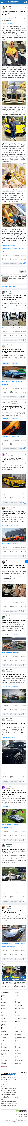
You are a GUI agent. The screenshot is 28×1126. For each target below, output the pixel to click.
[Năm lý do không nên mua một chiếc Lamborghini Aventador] (14, 933)
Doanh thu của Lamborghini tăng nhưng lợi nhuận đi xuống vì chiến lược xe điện (14, 407)
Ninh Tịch (8, 786)
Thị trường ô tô (14, 363)
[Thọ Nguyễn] (3, 845)
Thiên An (8, 291)
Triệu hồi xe (13, 472)
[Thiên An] (3, 292)
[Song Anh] (3, 907)
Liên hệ (24, 271)
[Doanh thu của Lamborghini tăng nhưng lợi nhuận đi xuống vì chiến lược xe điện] (14, 428)
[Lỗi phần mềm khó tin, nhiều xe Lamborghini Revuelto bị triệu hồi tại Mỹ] (14, 481)
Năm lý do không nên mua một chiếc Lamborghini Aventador (13, 911)
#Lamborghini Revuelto (13, 489)
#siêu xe (4, 327)
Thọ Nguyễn (9, 844)
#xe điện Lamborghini (6, 824)
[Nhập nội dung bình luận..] (13, 264)
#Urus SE (4, 766)
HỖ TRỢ (14, 1121)
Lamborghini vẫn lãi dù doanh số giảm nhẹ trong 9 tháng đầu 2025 (14, 621)
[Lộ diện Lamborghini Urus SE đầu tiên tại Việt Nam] (14, 752)
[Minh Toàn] (3, 562)
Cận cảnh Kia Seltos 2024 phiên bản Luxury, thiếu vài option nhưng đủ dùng (8, 983)
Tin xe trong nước (6, 686)
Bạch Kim (8, 453)
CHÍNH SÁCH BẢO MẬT (20, 1120)
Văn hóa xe (10, 23)
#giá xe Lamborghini (6, 381)
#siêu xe (15, 883)
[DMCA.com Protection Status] (21, 1111)
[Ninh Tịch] (3, 787)
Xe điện (12, 806)
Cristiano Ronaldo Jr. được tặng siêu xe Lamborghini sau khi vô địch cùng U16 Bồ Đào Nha (14, 567)
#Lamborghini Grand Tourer (17, 381)
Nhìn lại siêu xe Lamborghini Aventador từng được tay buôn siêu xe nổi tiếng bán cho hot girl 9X (14, 851)
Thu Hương (9, 6)
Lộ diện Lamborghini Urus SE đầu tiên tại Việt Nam (13, 724)
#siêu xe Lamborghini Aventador (8, 245)
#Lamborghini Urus (11, 766)
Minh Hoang (14, 401)
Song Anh (8, 906)
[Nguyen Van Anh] (3, 508)
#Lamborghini (21, 248)
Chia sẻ (23, 259)
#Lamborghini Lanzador (7, 827)
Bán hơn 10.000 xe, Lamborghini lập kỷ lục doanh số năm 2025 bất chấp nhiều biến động (14, 513)
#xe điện (14, 436)
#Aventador (15, 248)
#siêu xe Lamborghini (6, 248)
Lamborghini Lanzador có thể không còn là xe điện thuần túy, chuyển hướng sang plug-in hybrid (14, 792)
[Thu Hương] (3, 7)
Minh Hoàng (9, 669)
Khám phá (4, 23)
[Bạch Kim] (3, 454)
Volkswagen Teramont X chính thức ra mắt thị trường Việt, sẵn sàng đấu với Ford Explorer (20, 983)
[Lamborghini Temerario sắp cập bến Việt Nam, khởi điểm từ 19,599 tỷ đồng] (14, 696)
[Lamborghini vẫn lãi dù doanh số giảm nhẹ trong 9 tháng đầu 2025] (14, 644)
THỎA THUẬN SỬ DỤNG (8, 1120)
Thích (4, 259)
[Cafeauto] (14, 53)
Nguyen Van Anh (10, 507)
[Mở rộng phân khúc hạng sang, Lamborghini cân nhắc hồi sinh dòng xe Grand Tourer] (14, 373)
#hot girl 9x (11, 889)
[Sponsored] (2, 275)
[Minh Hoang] (6, 403)
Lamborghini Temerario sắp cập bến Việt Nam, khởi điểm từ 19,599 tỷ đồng (14, 675)
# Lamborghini (16, 943)
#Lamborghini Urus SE (6, 769)
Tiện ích (3, 309)
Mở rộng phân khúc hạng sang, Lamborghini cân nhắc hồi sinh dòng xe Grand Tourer (14, 351)
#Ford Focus (21, 327)
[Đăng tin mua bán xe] (26, 561)
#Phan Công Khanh (18, 889)
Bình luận (13, 259)
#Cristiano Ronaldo (6, 598)
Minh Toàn (8, 560)
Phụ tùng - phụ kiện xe (11, 309)
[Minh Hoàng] (3, 670)
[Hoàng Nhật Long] (3, 346)
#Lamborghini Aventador (12, 327)
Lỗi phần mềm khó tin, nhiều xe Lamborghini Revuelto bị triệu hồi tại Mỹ (13, 459)
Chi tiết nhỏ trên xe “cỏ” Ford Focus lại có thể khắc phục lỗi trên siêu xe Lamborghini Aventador (14, 297)
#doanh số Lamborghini (7, 543)
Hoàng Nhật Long (10, 344)
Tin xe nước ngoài (6, 363)
